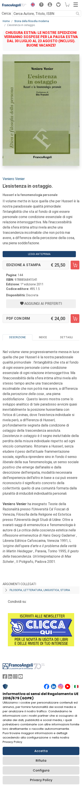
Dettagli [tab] (66, 337)
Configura (41, 770)
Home (6, 21)
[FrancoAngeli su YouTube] (20, 677)
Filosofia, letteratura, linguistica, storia (40, 590)
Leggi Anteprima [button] (39, 254)
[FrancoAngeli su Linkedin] (10, 677)
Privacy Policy (41, 780)
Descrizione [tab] (17, 337)
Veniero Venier (14, 179)
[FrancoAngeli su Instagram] (15, 677)
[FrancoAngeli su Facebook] (5, 677)
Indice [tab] (43, 337)
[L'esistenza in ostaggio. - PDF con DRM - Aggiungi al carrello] (75, 318)
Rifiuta (41, 760)
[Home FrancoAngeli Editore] (14, 5)
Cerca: (6, 13)
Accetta (41, 751)
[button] (31, 5)
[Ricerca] (77, 13)
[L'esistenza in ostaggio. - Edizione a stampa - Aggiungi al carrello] (75, 265)
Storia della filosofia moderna (31, 21)
